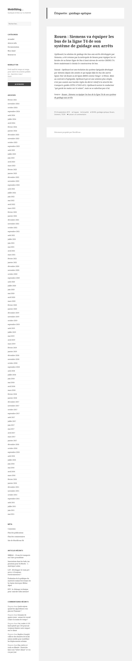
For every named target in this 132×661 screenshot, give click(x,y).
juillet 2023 (12, 154)
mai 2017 (11, 429)
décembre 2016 (13, 444)
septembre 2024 (14, 111)
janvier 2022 (12, 216)
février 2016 (12, 479)
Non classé (12, 51)
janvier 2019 (12, 351)
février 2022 (12, 212)
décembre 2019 (13, 313)
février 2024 (12, 127)
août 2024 (11, 115)
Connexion (12, 529)
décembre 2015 (13, 487)
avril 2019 (11, 340)
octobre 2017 (12, 410)
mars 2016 (11, 475)
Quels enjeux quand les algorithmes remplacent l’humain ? (18, 608)
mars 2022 (11, 208)
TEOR (63, 114)
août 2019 (11, 328)
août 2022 (11, 189)
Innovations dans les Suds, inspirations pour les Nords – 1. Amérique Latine (19, 563)
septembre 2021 (14, 231)
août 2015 (11, 502)
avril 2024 (11, 123)
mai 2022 (11, 200)
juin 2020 (11, 289)
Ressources (12, 55)
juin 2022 (11, 197)
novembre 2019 (13, 317)
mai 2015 (11, 514)
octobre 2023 (12, 142)
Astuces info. (12, 43)
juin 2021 (11, 243)
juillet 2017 (12, 421)
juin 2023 (11, 158)
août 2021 (11, 235)
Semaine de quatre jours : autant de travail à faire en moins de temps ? (19, 617)
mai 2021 (11, 247)
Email (9, 76)
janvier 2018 (12, 398)
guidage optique (103, 112)
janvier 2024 (12, 131)
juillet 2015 (12, 506)
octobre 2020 (12, 274)
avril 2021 (11, 251)
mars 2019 (11, 344)
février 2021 (12, 259)
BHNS (94, 112)
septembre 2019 (14, 324)
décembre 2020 (13, 266)
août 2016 (11, 456)
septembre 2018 (14, 367)
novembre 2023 (13, 138)
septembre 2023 (14, 146)
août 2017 (11, 417)
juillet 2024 (12, 119)
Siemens (57, 114)
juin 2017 (11, 425)
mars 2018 (11, 390)
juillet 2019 (12, 332)
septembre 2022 (14, 185)
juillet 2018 (12, 375)
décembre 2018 (13, 355)
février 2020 (12, 305)
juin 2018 (11, 379)
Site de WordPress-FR (16, 540)
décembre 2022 (13, 177)
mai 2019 (11, 336)
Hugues (76, 112)
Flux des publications (15, 533)
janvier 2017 (12, 441)
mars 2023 (11, 166)
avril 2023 (11, 162)
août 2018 (11, 371)
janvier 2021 (12, 262)
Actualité (11, 39)
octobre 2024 (12, 107)
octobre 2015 (12, 495)
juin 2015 (11, 510)
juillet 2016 (12, 460)
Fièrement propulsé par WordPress (67, 132)
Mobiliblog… (15, 9)
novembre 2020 (13, 270)
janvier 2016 (12, 483)
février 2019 (12, 348)
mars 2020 (11, 301)
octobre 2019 (12, 320)
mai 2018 (11, 382)
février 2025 (12, 100)
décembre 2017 (13, 402)
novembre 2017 (13, 406)
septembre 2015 (14, 499)
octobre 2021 (12, 228)
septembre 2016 (14, 452)
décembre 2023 (13, 135)
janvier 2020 (12, 309)
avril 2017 (11, 433)
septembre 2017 (14, 413)
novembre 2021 (13, 224)
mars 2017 (11, 437)
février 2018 (12, 394)
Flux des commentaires (16, 537)
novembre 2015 (13, 491)
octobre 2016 (12, 448)
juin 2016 (11, 464)
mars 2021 (11, 255)
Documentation (13, 47)
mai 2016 (11, 468)
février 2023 (12, 169)
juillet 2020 (12, 286)
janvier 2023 (12, 173)
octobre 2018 (12, 363)
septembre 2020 (14, 278)
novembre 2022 (13, 181)
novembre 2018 (13, 359)
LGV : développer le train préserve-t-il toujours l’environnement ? (19, 572)
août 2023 (11, 150)
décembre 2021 (13, 220)
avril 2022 (11, 204)
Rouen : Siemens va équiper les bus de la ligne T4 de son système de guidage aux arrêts (84, 41)
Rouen (112, 112)
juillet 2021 (12, 239)
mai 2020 (11, 293)
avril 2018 (11, 386)
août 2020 (11, 282)
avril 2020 (11, 297)
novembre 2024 (13, 104)
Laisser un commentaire (77, 114)
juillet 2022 (12, 193)
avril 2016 (11, 471)
